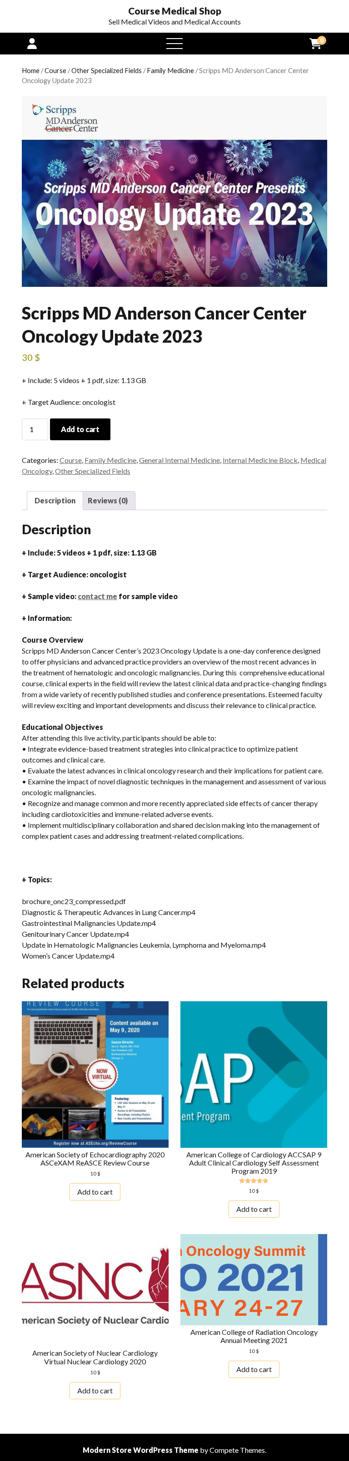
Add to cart (80, 429)
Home (31, 70)
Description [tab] (55, 500)
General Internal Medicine (179, 460)
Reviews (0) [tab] (108, 500)
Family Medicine (170, 70)
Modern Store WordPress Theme (141, 1450)
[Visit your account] (32, 43)
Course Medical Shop (174, 10)
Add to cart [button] (95, 1191)
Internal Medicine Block (260, 460)
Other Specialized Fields (106, 70)
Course (55, 70)
